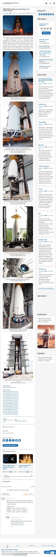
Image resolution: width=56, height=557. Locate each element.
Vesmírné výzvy (32, 545)
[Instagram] (44, 14)
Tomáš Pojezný (42, 106)
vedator (19, 519)
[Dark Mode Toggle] (52, 553)
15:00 (40, 169)
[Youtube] (39, 14)
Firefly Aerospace (44, 166)
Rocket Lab (42, 104)
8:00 (39, 148)
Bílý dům (41, 145)
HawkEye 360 (43, 240)
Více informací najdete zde (20, 554)
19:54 (40, 84)
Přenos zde (46, 33)
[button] (46, 3)
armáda (16, 421)
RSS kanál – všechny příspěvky (48, 545)
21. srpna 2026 (49, 83)
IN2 (39, 213)
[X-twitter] (46, 14)
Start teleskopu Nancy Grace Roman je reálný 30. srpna (46, 80)
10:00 (40, 125)
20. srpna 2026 (50, 168)
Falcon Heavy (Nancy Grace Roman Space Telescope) (45, 53)
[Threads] (48, 14)
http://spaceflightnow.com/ (9, 387)
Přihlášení (32, 486)
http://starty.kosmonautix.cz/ (17, 524)
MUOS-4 (25, 421)
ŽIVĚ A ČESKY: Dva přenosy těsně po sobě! (8, 467)
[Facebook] (42, 14)
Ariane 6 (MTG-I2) (44, 46)
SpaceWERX (42, 122)
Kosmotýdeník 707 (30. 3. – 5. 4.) (25, 466)
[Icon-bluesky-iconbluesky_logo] (53, 14)
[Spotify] (51, 14)
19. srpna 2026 (50, 241)
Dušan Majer (41, 83)
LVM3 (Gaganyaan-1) (45, 66)
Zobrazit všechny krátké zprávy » (46, 288)
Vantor (41, 189)
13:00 (40, 107)
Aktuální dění (6, 420)
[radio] (3, 433)
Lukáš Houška (14, 517)
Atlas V (20, 421)
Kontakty (17, 545)
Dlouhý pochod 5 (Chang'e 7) (44, 24)
